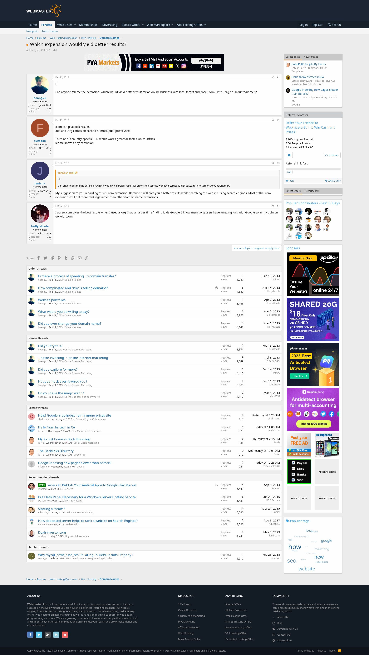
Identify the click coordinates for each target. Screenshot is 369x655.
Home (33, 25)
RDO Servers (273, 500)
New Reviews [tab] (311, 191)
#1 (278, 77)
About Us (282, 617)
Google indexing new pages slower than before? (74, 463)
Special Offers (131, 25)
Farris (41, 442)
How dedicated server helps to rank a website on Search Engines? (88, 520)
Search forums (50, 31)
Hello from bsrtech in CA (56, 427)
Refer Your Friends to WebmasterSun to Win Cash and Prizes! (310, 127)
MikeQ (276, 372)
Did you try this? (50, 346)
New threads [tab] (311, 56)
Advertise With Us (287, 628)
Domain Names (72, 279)
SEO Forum (184, 604)
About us (321, 650)
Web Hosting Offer (236, 616)
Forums (46, 25)
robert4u (275, 558)
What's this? (334, 180)
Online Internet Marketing (78, 349)
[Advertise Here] (327, 471)
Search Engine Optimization (91, 419)
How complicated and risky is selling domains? (73, 288)
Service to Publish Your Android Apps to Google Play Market (91, 485)
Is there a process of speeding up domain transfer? (77, 276)
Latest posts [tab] (293, 56)
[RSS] (339, 651)
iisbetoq (42, 489)
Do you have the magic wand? (61, 393)
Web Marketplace (158, 25)
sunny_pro (43, 558)
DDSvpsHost (45, 500)
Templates (297, 71)
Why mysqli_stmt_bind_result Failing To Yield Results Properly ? (85, 555)
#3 (278, 163)
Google (80, 466)
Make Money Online (189, 639)
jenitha (40, 183)
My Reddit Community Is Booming (64, 439)
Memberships (88, 25)
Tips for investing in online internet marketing (73, 357)
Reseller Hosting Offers (238, 627)
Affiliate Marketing (188, 627)
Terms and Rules (305, 650)
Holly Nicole (40, 226)
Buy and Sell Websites (77, 536)
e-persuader (273, 361)
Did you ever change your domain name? (69, 323)
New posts (32, 31)
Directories (80, 454)
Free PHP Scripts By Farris (309, 64)
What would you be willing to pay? (63, 311)
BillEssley (43, 512)
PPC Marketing (186, 621)
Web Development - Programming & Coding (89, 558)
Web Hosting (75, 500)
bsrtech (42, 431)
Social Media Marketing (86, 442)
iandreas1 (43, 536)
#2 (278, 120)
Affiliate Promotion (236, 610)
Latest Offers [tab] (293, 191)
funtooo (40, 141)
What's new (64, 25)
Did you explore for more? (57, 369)
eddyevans (274, 430)
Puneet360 (44, 524)
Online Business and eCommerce (82, 396)
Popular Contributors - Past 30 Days (313, 203)
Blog (280, 623)
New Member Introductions (86, 431)
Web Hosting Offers (189, 25)
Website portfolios (52, 300)
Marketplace (284, 640)
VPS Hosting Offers (236, 633)
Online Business (187, 610)
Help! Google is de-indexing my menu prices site (74, 415)
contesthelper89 (271, 466)
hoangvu (34, 50)
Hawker (276, 512)
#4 (278, 206)
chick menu (44, 419)
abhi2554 (275, 384)
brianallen (43, 466)
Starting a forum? (51, 508)
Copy (289, 172)
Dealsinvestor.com (52, 532)
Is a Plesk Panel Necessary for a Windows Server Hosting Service (87, 497)
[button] (75, 24)
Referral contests (297, 115)
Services (68, 489)
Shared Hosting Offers (238, 621)
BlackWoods (273, 303)
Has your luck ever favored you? (62, 381)
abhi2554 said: (66, 172)
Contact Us (283, 634)
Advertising (109, 25)
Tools (291, 180)
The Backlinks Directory (56, 451)
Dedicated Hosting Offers (239, 639)
